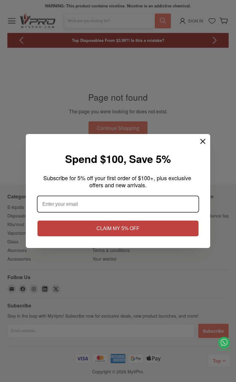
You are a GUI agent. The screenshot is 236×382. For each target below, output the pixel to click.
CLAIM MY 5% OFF (118, 228)
